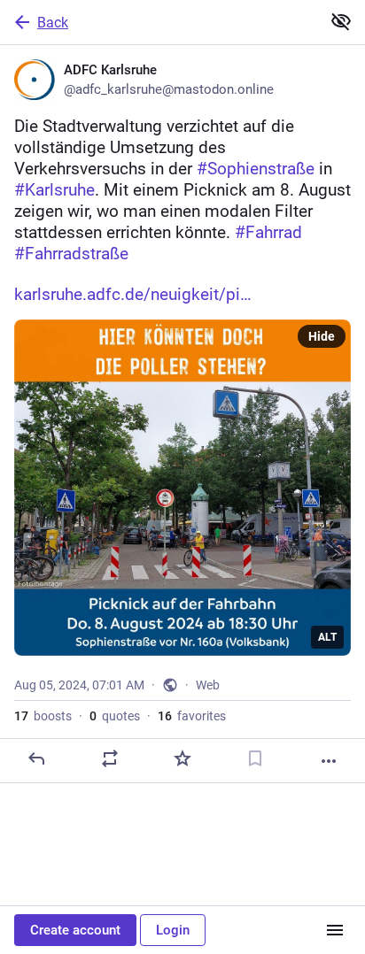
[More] (328, 761)
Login (173, 930)
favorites (192, 716)
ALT (327, 637)
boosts (43, 716)
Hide (321, 336)
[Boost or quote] (109, 758)
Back (52, 22)
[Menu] (335, 930)
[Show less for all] (341, 21)
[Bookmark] (255, 758)
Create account (75, 930)
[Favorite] (182, 758)
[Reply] (36, 758)
